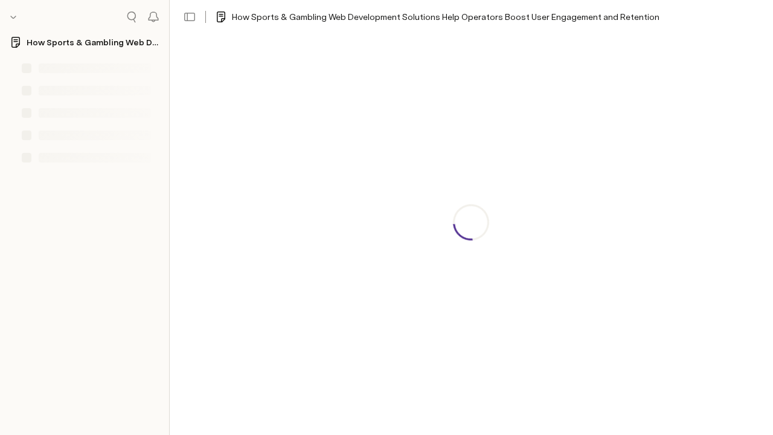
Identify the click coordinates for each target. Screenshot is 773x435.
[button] (189, 16)
